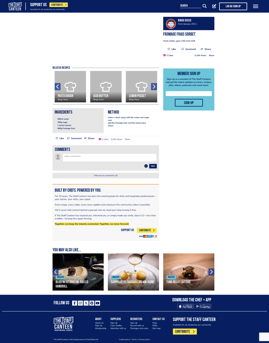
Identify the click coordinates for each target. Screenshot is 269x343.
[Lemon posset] (141, 86)
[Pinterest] (91, 303)
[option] (70, 86)
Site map (156, 328)
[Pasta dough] (70, 86)
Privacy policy (144, 339)
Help (154, 323)
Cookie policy (124, 339)
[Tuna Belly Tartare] (188, 272)
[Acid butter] (106, 86)
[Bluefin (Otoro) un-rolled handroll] (78, 272)
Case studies (116, 325)
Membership (100, 328)
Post (153, 166)
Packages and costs (139, 328)
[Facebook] (74, 303)
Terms (134, 339)
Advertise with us (118, 328)
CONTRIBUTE (57, 5)
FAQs (154, 325)
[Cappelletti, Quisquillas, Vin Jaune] (133, 272)
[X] (86, 303)
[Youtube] (97, 303)
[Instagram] (80, 303)
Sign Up (98, 325)
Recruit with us (137, 325)
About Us (99, 323)
